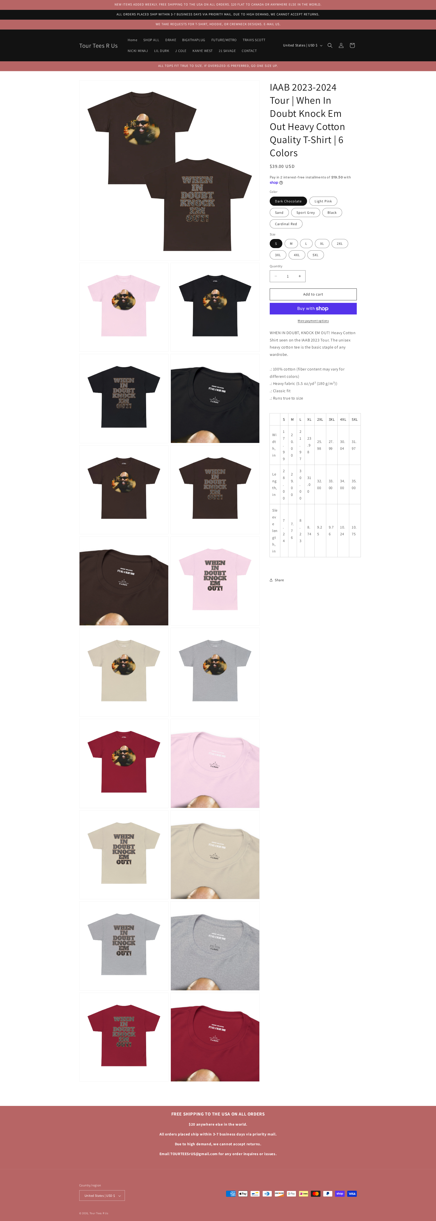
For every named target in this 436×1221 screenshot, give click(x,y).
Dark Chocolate (288, 201)
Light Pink (323, 201)
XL (322, 243)
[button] (330, 45)
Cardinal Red (286, 224)
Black (332, 212)
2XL (340, 243)
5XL (316, 255)
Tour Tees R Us (99, 1213)
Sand (279, 212)
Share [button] (279, 580)
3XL (278, 255)
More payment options (313, 321)
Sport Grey (305, 212)
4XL (297, 255)
